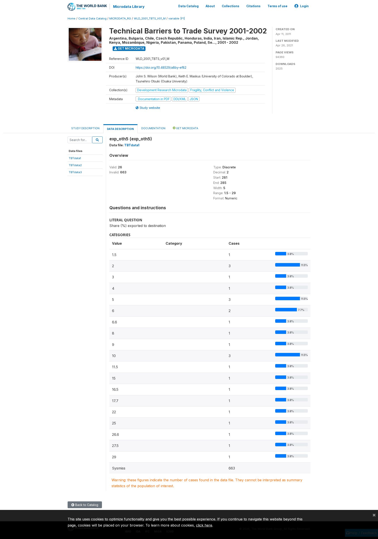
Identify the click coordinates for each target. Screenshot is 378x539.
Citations (253, 6)
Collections (230, 6)
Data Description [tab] (120, 129)
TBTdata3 (75, 172)
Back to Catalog (86, 505)
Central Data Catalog (92, 18)
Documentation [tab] (153, 128)
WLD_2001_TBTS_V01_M (150, 18)
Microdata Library (129, 6)
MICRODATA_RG (120, 18)
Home (71, 18)
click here (204, 525)
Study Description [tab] (85, 128)
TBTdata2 (75, 165)
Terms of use (277, 6)
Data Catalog (188, 6)
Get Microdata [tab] (186, 128)
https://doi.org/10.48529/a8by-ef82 (161, 67)
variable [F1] (176, 18)
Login (304, 6)
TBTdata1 (75, 158)
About (210, 6)
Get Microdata (130, 48)
